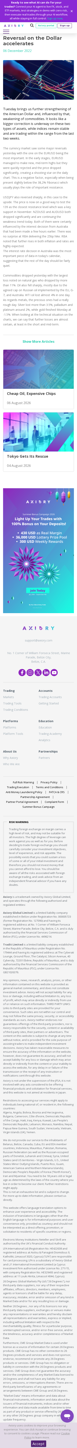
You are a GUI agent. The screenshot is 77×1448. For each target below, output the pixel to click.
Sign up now (54, 18)
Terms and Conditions (49, 787)
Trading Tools (12, 703)
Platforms (9, 727)
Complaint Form (54, 802)
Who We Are (11, 764)
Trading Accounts (50, 697)
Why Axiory (10, 758)
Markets (8, 697)
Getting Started (49, 703)
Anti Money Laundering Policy (24, 792)
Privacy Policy (49, 782)
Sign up (65, 25)
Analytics (44, 740)
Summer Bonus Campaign (38, 807)
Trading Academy (50, 734)
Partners (44, 758)
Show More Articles (38, 341)
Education (45, 727)
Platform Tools (13, 734)
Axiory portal (46, 25)
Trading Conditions (15, 710)
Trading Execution (18, 787)
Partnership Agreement (35, 797)
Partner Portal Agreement (22, 802)
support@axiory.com (38, 640)
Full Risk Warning (23, 782)
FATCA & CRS (57, 792)
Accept (38, 1443)
